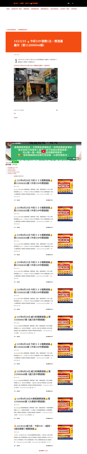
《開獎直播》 (26, 9)
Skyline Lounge (12, 173)
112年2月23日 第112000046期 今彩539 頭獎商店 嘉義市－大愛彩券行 (32, 65)
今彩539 (18, 110)
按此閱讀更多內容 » (49, 200)
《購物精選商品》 (44, 9)
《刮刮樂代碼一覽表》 (16, 9)
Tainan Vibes (11, 169)
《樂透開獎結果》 (35, 9)
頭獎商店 (22, 110)
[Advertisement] (41, 19)
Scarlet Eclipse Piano (14, 172)
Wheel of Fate (12, 170)
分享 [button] (57, 110)
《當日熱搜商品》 (54, 9)
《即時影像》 (74, 9)
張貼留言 (16, 117)
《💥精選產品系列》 (22, 29)
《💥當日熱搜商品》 (11, 29)
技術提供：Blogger (44, 450)
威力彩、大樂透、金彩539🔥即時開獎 (26, 3)
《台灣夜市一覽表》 (64, 9)
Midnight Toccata (13, 167)
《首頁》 (8, 9)
